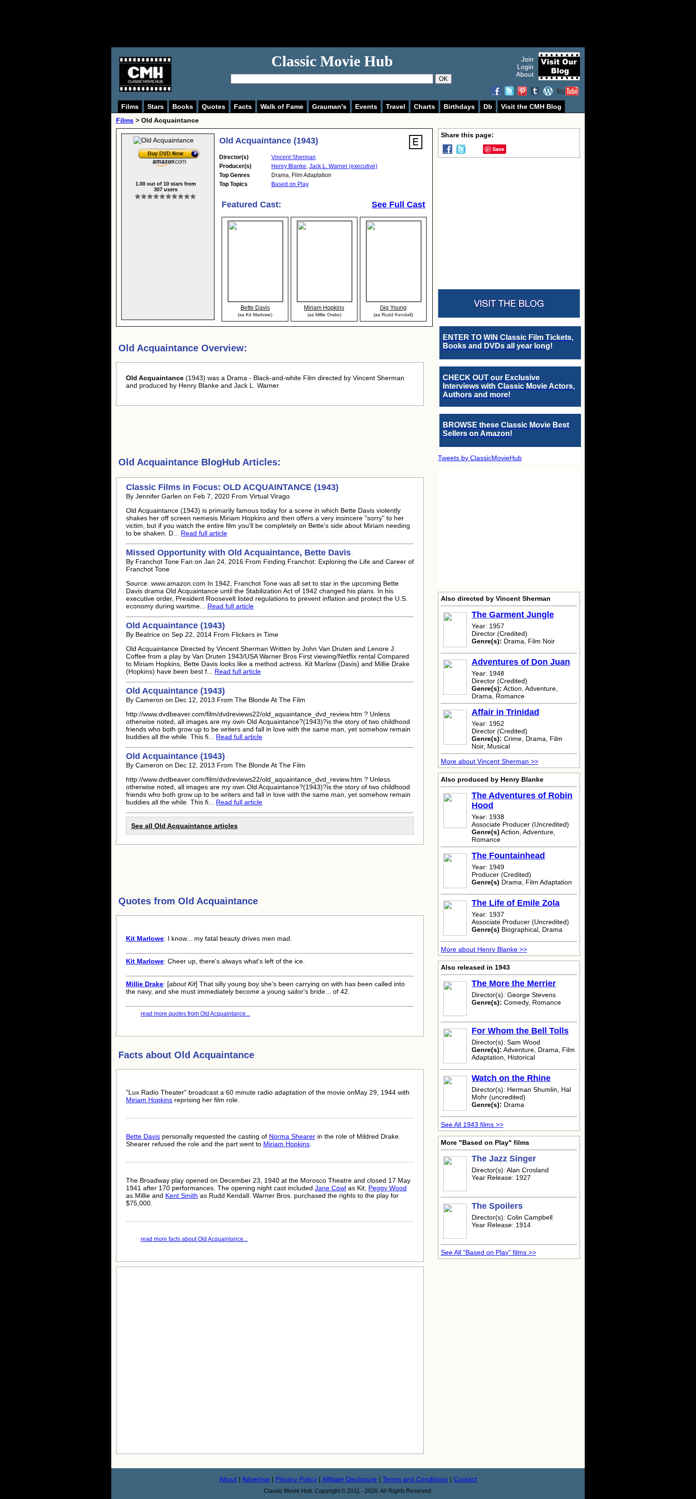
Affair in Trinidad (505, 712)
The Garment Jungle (513, 614)
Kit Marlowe (145, 938)
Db (487, 106)
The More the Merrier (514, 983)
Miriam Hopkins (149, 1100)
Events (366, 106)
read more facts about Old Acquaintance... (194, 1239)
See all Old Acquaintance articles (184, 826)
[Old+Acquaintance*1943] (169, 150)
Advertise (256, 1479)
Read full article (204, 533)
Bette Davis (143, 1136)
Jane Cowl (330, 1188)
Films (130, 106)
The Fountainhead (508, 855)
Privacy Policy (296, 1479)
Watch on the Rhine (511, 1078)
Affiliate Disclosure (349, 1479)
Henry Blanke (288, 166)
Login (525, 67)
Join (527, 59)
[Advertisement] (358, 23)
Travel (395, 106)
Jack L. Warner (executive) (343, 166)
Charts (424, 106)
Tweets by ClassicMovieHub (480, 458)
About (525, 74)
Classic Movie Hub (332, 61)
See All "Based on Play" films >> (488, 1252)
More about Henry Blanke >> (484, 949)
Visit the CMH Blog (531, 106)
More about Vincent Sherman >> (489, 761)
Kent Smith (181, 1195)
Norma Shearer (292, 1136)
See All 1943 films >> (472, 1124)
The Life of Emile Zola (516, 903)
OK (443, 78)
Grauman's (329, 106)
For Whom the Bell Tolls (520, 1030)
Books (182, 106)
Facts (243, 106)
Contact (465, 1479)
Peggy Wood (387, 1188)
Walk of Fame (281, 106)
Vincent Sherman (293, 157)
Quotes (213, 106)
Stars (155, 106)
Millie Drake (144, 984)
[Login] (165, 197)
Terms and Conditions (415, 1479)
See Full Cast (398, 204)
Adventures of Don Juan (521, 662)
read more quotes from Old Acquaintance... (195, 1013)
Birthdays (459, 106)
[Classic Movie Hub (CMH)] (145, 89)
